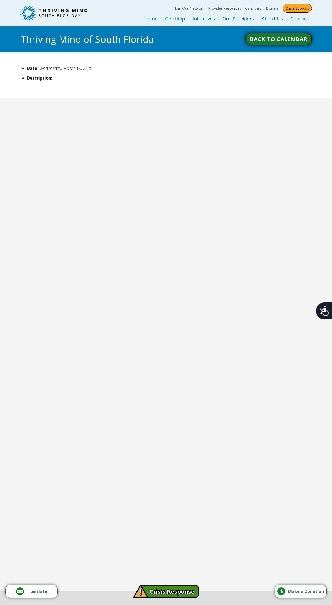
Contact (299, 18)
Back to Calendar (278, 39)
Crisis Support (297, 8)
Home (150, 18)
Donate (272, 8)
